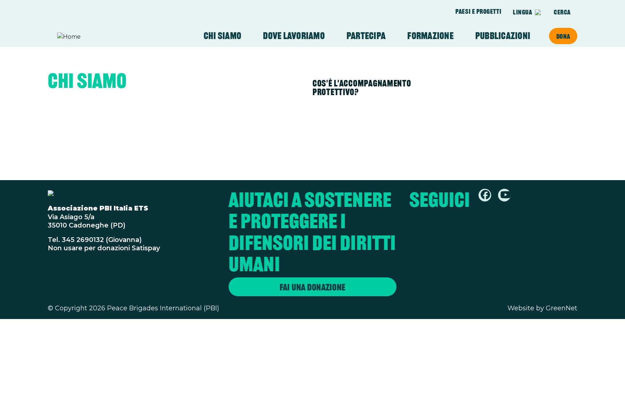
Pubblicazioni (502, 36)
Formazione (430, 36)
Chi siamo (222, 36)
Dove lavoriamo (294, 36)
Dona (563, 36)
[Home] (85, 37)
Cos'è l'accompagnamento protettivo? (361, 87)
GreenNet (561, 308)
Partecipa (366, 36)
